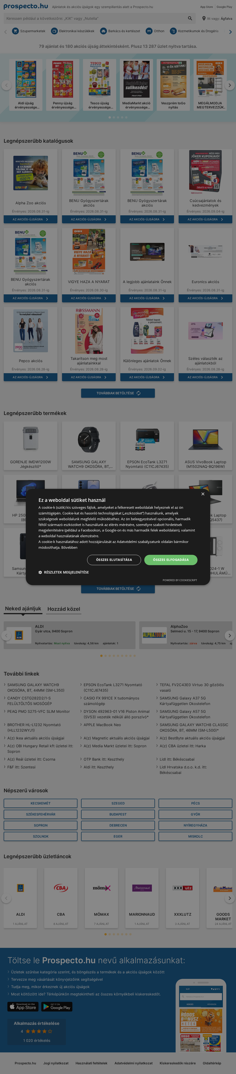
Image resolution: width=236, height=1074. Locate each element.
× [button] (202, 494)
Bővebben (69, 547)
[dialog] (118, 537)
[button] (63, 572)
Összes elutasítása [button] (114, 560)
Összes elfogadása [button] (171, 560)
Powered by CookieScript (180, 580)
